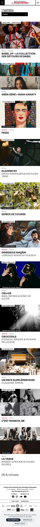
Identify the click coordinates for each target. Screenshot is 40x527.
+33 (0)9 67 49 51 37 (21, 491)
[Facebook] (13, 496)
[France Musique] (32, 510)
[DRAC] (4, 506)
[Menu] (2, 2)
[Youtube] (25, 496)
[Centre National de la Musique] (25, 506)
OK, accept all (13, 520)
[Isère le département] (13, 505)
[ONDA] (30, 505)
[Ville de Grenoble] (18, 506)
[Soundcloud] (20, 496)
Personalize (27, 520)
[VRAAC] (18, 510)
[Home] (20, 2)
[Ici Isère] (27, 509)
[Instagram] (17, 496)
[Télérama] (22, 510)
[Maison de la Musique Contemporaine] (35, 505)
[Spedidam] (13, 509)
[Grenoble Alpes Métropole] (21, 506)
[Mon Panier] (37, 2)
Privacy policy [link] (20, 523)
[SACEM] (8, 509)
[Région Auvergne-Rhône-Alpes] (8, 505)
